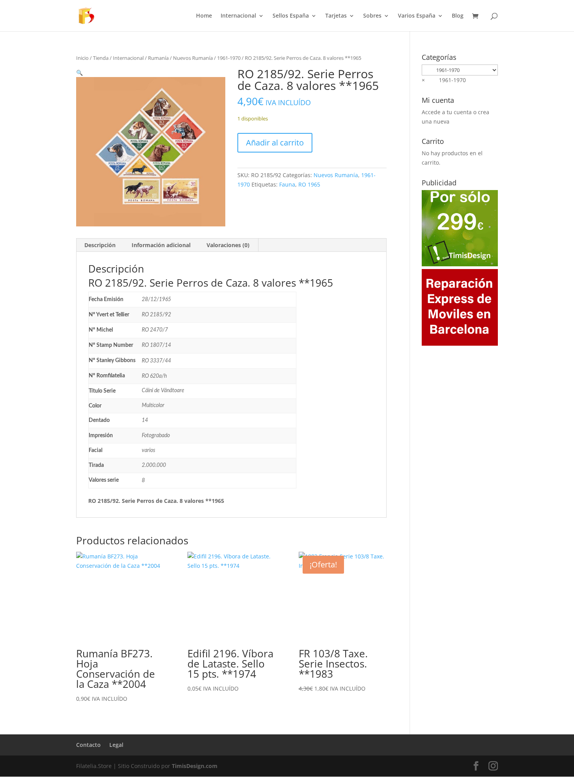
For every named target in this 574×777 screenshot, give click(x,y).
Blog (457, 16)
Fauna (287, 184)
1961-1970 (229, 57)
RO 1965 (309, 184)
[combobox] (444, 80)
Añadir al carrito (275, 142)
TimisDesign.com (194, 766)
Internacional (238, 16)
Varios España (416, 16)
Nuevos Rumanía (193, 57)
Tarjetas (336, 16)
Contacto (88, 744)
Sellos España (291, 16)
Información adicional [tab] (161, 245)
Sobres (372, 16)
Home (204, 16)
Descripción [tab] (100, 245)
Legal (116, 744)
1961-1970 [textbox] (444, 80)
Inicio (82, 57)
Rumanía (158, 57)
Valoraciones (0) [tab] (228, 245)
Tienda (101, 57)
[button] (79, 72)
